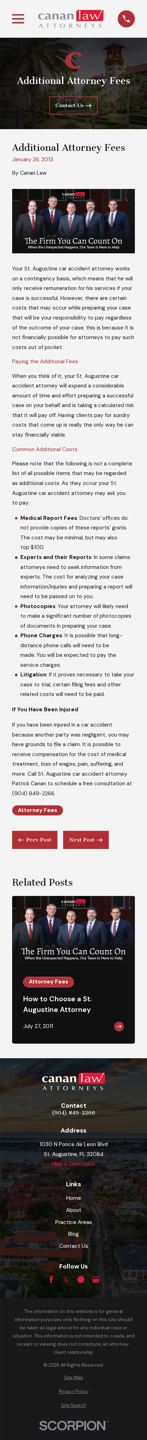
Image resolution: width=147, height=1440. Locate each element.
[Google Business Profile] (96, 1279)
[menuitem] (73, 1378)
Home (73, 1198)
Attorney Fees (37, 810)
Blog (73, 1234)
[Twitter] (66, 1279)
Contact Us (73, 1246)
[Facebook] (51, 1279)
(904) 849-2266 (33, 793)
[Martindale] (81, 1279)
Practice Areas (73, 1222)
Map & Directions (73, 1163)
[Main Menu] (18, 19)
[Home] (70, 19)
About (73, 1210)
